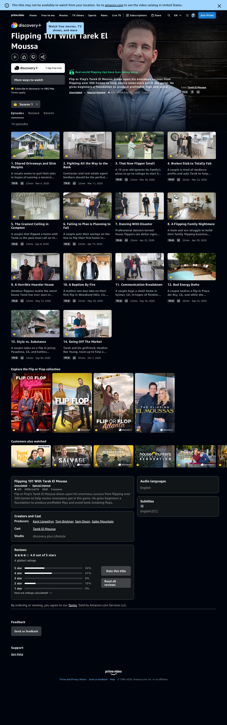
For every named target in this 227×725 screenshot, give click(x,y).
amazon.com (114, 5)
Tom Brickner (64, 521)
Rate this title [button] (116, 571)
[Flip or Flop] (72, 403)
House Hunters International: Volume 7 (113, 456)
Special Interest (96, 92)
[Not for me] (33, 57)
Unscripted (75, 92)
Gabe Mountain (103, 521)
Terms (72, 605)
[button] (33, 593)
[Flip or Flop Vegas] (31, 403)
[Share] (42, 57)
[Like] (24, 57)
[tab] (17, 113)
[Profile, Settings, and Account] (193, 15)
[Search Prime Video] (169, 15)
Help (112, 679)
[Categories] (187, 15)
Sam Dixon (82, 521)
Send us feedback (98, 679)
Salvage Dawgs (72, 456)
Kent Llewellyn (43, 521)
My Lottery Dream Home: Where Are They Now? (196, 456)
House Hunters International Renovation (155, 456)
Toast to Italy (31, 456)
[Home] (17, 15)
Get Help (17, 654)
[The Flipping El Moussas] (155, 403)
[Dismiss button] (219, 6)
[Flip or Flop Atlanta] (113, 403)
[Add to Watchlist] (15, 57)
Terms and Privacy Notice (73, 679)
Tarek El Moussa (196, 87)
